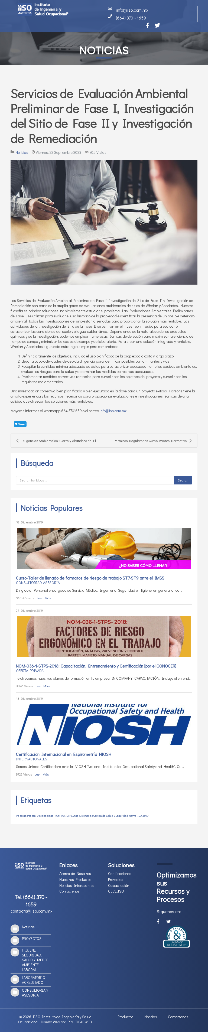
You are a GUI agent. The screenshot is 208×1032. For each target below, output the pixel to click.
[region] (104, 32)
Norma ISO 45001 (139, 816)
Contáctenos (69, 891)
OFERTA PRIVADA (30, 670)
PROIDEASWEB (80, 1021)
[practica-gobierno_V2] (104, 222)
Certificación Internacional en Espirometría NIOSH (63, 754)
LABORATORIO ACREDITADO (33, 980)
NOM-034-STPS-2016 (66, 816)
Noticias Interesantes (77, 885)
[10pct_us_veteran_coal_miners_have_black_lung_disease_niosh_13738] (104, 724)
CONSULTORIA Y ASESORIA (38, 582)
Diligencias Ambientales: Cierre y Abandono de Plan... (61, 440)
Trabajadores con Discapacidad (35, 816)
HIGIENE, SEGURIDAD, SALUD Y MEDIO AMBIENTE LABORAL (35, 960)
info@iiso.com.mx (113, 410)
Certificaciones (120, 873)
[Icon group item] (147, 25)
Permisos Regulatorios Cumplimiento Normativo (150, 440)
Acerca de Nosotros (75, 873)
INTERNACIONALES (31, 758)
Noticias (21, 152)
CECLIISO (116, 891)
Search (183, 480)
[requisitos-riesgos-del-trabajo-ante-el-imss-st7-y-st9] (104, 548)
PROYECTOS (31, 938)
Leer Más (44, 598)
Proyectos (115, 879)
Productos (126, 1016)
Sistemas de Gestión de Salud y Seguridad (103, 816)
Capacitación (118, 885)
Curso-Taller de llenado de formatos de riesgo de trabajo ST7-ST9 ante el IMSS (90, 578)
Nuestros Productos (75, 879)
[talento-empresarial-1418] (104, 636)
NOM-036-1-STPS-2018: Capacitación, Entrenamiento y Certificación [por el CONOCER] (96, 666)
